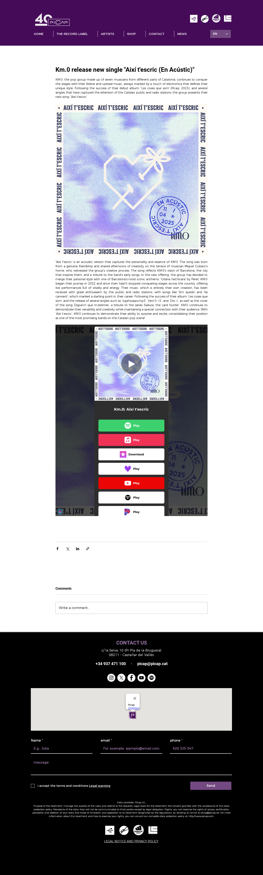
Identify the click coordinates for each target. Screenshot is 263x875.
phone (175, 740)
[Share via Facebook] (57, 549)
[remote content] (131, 420)
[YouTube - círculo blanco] (141, 678)
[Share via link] (88, 549)
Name (36, 740)
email (105, 740)
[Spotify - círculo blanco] (152, 678)
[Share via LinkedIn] (78, 549)
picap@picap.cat (210, 812)
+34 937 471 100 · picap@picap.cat (132, 663)
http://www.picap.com (201, 816)
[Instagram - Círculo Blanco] (111, 678)
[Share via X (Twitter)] (67, 549)
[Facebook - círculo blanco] (131, 678)
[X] (121, 678)
